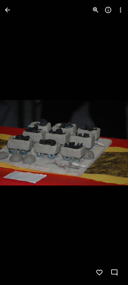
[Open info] (108, 10)
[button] (17, 142)
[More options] (120, 10)
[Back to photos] (7, 9)
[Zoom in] (95, 10)
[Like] (99, 272)
